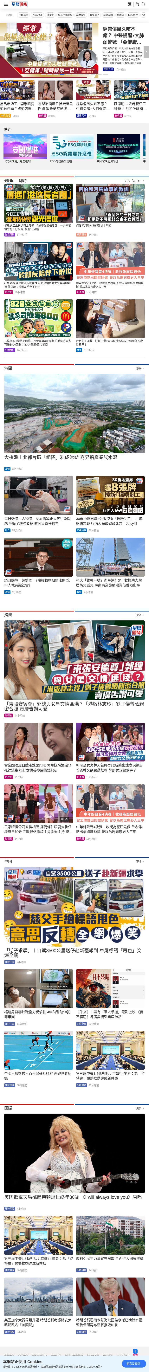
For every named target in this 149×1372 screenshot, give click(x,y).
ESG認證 (133, 15)
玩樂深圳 (108, 15)
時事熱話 (81, 530)
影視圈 (107, 69)
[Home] (19, 4)
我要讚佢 (94, 15)
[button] (146, 52)
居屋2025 (37, 15)
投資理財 (81, 115)
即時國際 (9, 1208)
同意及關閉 (133, 1363)
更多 (139, 368)
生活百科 (5, 115)
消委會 (50, 15)
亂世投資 (81, 15)
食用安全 (119, 115)
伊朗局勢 (23, 15)
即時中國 (43, 115)
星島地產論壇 (65, 15)
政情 (7, 469)
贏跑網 (120, 15)
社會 (79, 350)
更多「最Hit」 (133, 180)
